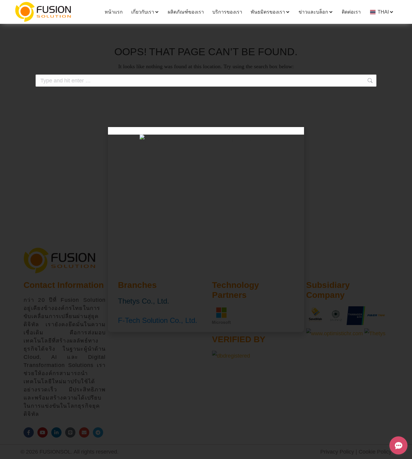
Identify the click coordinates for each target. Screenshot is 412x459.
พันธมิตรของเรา (268, 11)
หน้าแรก (114, 11)
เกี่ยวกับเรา (142, 11)
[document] (206, 229)
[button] (206, 131)
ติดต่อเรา (351, 11)
